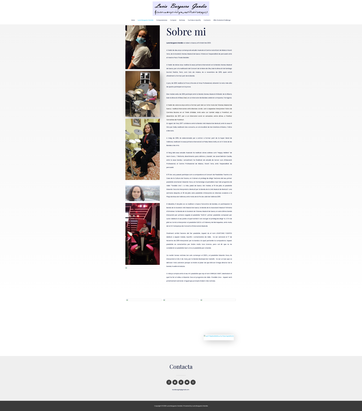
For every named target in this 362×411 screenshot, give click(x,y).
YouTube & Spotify (194, 20)
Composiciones (161, 20)
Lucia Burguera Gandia (145, 20)
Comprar (173, 20)
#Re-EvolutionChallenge (222, 20)
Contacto (207, 20)
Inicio (133, 20)
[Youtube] (187, 382)
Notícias (182, 20)
